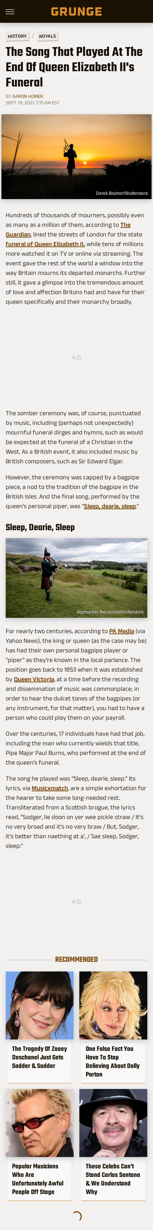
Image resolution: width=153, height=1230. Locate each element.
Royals (47, 36)
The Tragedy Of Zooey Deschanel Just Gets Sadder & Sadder (39, 1057)
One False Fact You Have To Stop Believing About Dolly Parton (112, 1061)
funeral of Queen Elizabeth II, (45, 243)
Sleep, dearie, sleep (110, 506)
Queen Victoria (34, 679)
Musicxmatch (50, 788)
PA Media (121, 631)
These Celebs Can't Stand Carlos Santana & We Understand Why (113, 1179)
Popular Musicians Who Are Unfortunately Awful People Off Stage (37, 1179)
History (17, 36)
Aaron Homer (27, 96)
